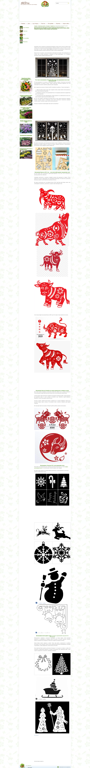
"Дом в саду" (29, 765)
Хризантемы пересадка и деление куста (26, 149)
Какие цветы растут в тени (26, 121)
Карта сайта (30, 767)
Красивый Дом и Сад (25, 2)
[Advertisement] (45, 13)
